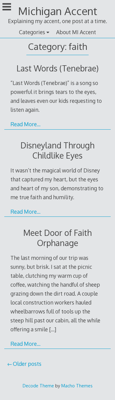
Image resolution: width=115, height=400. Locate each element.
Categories (32, 32)
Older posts (27, 363)
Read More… (25, 124)
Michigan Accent (57, 11)
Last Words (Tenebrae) (58, 68)
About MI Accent (76, 32)
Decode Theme (38, 385)
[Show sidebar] (6, 7)
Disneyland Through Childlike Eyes (57, 150)
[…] (52, 329)
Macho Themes (77, 385)
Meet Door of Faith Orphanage (57, 238)
